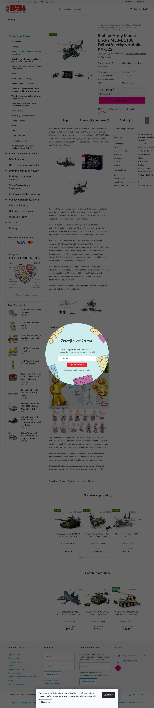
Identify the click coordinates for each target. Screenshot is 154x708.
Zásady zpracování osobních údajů (77, 370)
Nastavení (45, 702)
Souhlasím (108, 695)
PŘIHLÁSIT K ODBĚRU (77, 365)
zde (94, 696)
